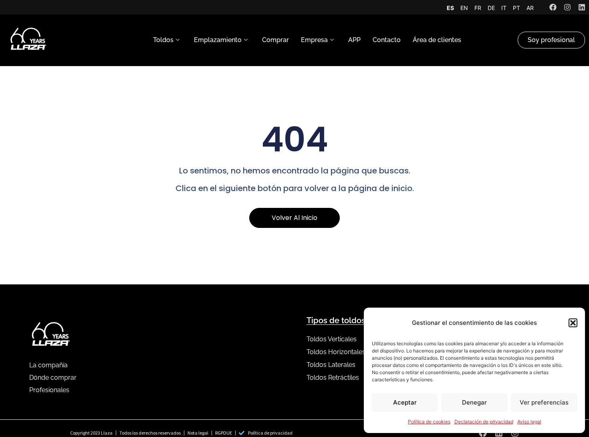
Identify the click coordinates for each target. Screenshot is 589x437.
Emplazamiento (218, 40)
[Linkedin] (582, 7)
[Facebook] (553, 7)
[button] (573, 323)
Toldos (163, 40)
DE (491, 7)
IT (503, 7)
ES (450, 7)
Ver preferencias (544, 402)
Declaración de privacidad (483, 422)
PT (516, 7)
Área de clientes (437, 40)
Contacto (387, 40)
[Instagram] (567, 7)
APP (354, 40)
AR (530, 7)
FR (477, 7)
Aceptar (405, 402)
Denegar (474, 402)
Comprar (275, 40)
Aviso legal (529, 422)
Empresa (314, 40)
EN (464, 7)
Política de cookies (429, 422)
